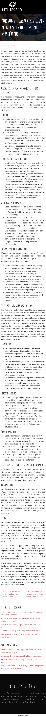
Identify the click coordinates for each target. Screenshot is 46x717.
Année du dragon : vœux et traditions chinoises (21, 656)
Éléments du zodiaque (10, 45)
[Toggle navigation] (41, 7)
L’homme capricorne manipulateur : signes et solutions (12, 594)
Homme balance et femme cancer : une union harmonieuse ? (34, 594)
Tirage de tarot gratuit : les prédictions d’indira (20, 631)
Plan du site (23, 715)
